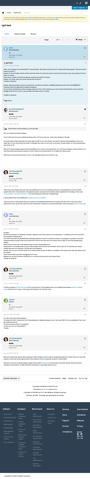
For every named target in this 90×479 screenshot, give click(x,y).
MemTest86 (8, 424)
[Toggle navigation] (86, 3)
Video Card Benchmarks (37, 421)
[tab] (7, 34)
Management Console (8, 432)
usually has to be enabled (37, 198)
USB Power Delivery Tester (22, 437)
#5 (85, 283)
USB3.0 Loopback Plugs (22, 416)
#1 (85, 63)
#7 (85, 353)
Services (65, 409)
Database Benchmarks (37, 448)
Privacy (80, 426)
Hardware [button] (13, 3)
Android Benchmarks (37, 454)
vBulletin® (44, 389)
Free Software (9, 442)
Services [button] (31, 3)
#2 (85, 124)
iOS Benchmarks (37, 459)
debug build (46, 363)
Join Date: (12, 55)
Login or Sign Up (79, 8)
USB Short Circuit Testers (22, 454)
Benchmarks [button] (22, 3)
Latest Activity (19, 34)
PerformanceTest (10, 418)
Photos (33, 34)
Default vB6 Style (10, 378)
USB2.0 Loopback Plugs (22, 424)
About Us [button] (51, 3)
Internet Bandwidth (37, 465)
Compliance (67, 432)
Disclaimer (81, 415)
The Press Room (51, 422)
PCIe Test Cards (21, 430)
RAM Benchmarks (37, 432)
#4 (85, 229)
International (82, 409)
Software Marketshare (37, 443)
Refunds (80, 420)
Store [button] (37, 3)
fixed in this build (80, 204)
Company (51, 414)
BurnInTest (7, 414)
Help (64, 378)
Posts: (11, 57)
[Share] (84, 56)
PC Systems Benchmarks (37, 437)
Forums (58, 3)
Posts (6, 34)
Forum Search (54, 378)
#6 (85, 314)
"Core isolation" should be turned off (16, 194)
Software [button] (5, 3)
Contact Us (72, 378)
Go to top (83, 378)
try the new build (21, 287)
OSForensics (8, 421)
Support (43, 3)
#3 (85, 186)
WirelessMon (8, 428)
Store (64, 415)
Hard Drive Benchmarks (37, 426)
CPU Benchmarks (37, 415)
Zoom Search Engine (8, 438)
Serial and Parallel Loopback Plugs (22, 446)
